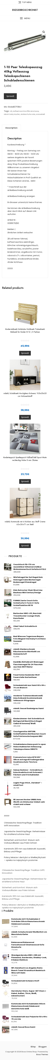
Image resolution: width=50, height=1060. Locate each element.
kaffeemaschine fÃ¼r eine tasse (26, 111)
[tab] (11, 128)
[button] (25, 18)
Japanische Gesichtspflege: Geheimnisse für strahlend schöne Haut (24, 833)
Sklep (33, 1046)
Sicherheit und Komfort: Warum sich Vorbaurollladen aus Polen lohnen (21, 841)
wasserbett (40, 114)
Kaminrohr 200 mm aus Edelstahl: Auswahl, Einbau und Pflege (25, 850)
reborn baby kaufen (12, 114)
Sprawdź (10, 96)
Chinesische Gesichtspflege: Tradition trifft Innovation (23, 824)
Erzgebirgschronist (25, 10)
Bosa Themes (42, 1054)
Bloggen (43, 1046)
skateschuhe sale (28, 114)
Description (11, 128)
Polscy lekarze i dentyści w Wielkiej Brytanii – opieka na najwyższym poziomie (24, 859)
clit (11, 111)
